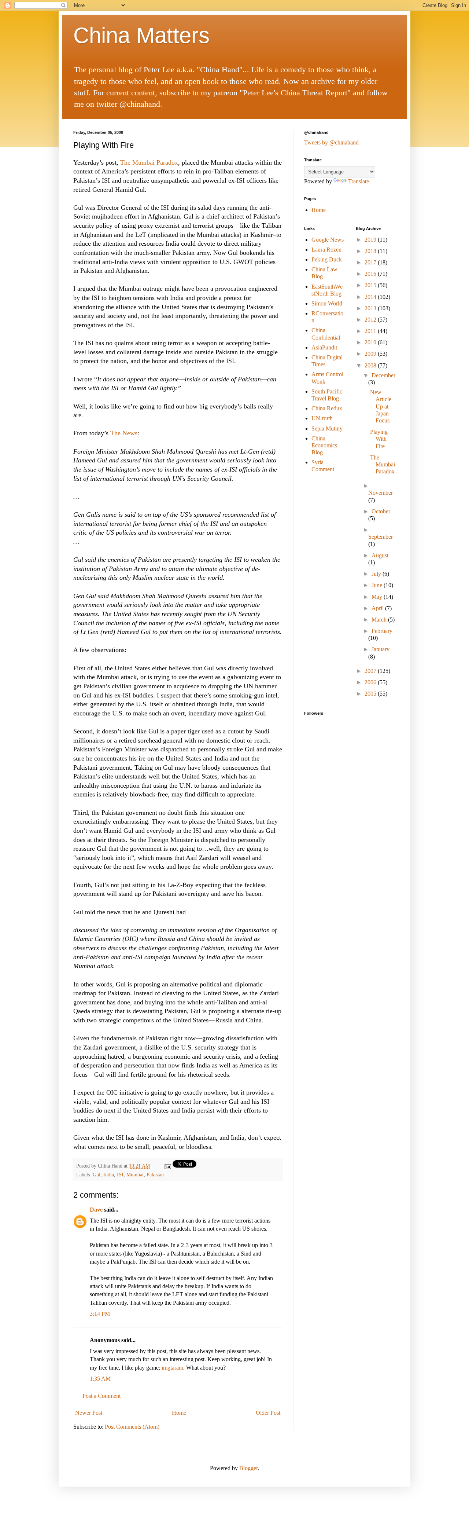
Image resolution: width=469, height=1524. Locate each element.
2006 (371, 682)
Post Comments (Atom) (132, 1427)
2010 (371, 342)
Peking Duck (326, 259)
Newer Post (88, 1413)
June (378, 585)
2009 (371, 354)
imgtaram (172, 1367)
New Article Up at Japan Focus (380, 406)
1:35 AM (100, 1378)
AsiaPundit (324, 347)
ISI (120, 1174)
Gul (96, 1174)
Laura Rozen (326, 249)
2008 (371, 365)
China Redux (326, 408)
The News (123, 433)
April (378, 608)
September (380, 537)
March (380, 619)
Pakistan (155, 1174)
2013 (371, 308)
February (382, 631)
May (378, 597)
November (380, 493)
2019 (371, 240)
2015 (371, 285)
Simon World (326, 303)
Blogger (248, 1468)
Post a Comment (101, 1396)
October (381, 511)
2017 (371, 262)
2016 (371, 274)
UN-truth (322, 418)
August (380, 555)
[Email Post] (167, 1166)
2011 (371, 331)
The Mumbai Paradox (149, 162)
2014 (371, 297)
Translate (358, 181)
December (383, 375)
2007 (371, 671)
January (380, 649)
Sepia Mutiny (327, 428)
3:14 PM (100, 1314)
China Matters (141, 35)
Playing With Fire (379, 439)
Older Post (268, 1413)
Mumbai (135, 1174)
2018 (371, 251)
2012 (371, 319)
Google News (327, 240)
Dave (96, 1209)
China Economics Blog (324, 445)
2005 (371, 693)
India (108, 1174)
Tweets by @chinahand (331, 142)
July (377, 574)
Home (179, 1413)
